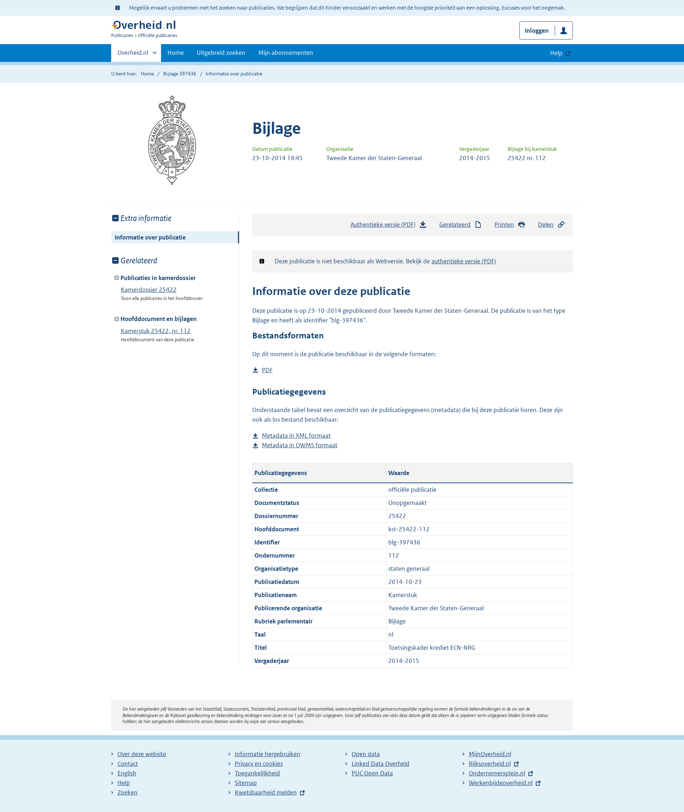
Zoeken (128, 792)
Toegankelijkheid (257, 773)
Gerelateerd (455, 224)
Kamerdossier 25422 (149, 290)
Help (124, 783)
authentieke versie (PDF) (463, 261)
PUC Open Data (372, 773)
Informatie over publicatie (150, 237)
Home (175, 53)
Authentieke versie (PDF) (385, 227)
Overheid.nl (133, 55)
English (127, 773)
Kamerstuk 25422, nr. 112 (156, 331)
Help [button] (556, 53)
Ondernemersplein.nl (497, 773)
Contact (128, 764)
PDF (267, 370)
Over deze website (142, 754)
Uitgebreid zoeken (221, 53)
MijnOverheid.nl (490, 754)
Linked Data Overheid (380, 764)
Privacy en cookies (259, 764)
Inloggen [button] (537, 31)
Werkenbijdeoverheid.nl (501, 783)
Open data (366, 754)
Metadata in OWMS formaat (299, 445)
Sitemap (246, 783)
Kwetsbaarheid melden (266, 792)
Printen (504, 224)
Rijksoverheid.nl (490, 764)
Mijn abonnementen (285, 53)
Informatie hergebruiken (267, 754)
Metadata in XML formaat (296, 436)
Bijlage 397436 (179, 73)
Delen (546, 224)
